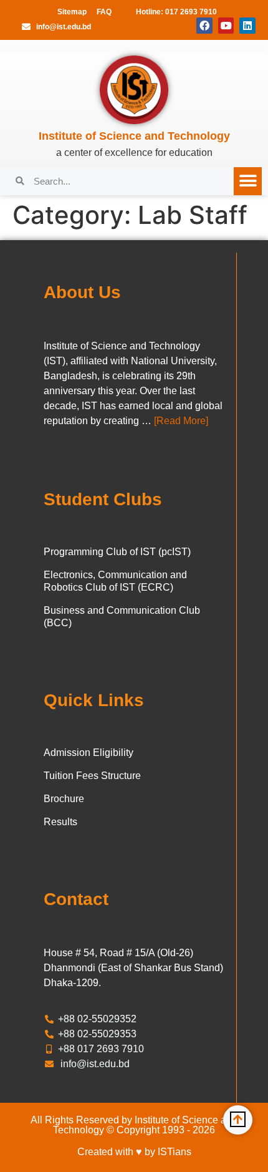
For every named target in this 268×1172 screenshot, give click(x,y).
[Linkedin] (247, 25)
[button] (248, 181)
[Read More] (181, 420)
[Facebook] (204, 25)
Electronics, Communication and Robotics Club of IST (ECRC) (115, 581)
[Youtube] (226, 25)
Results (60, 821)
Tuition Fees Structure (92, 775)
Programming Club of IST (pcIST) (117, 551)
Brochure (64, 798)
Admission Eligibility (88, 752)
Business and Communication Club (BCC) (122, 616)
